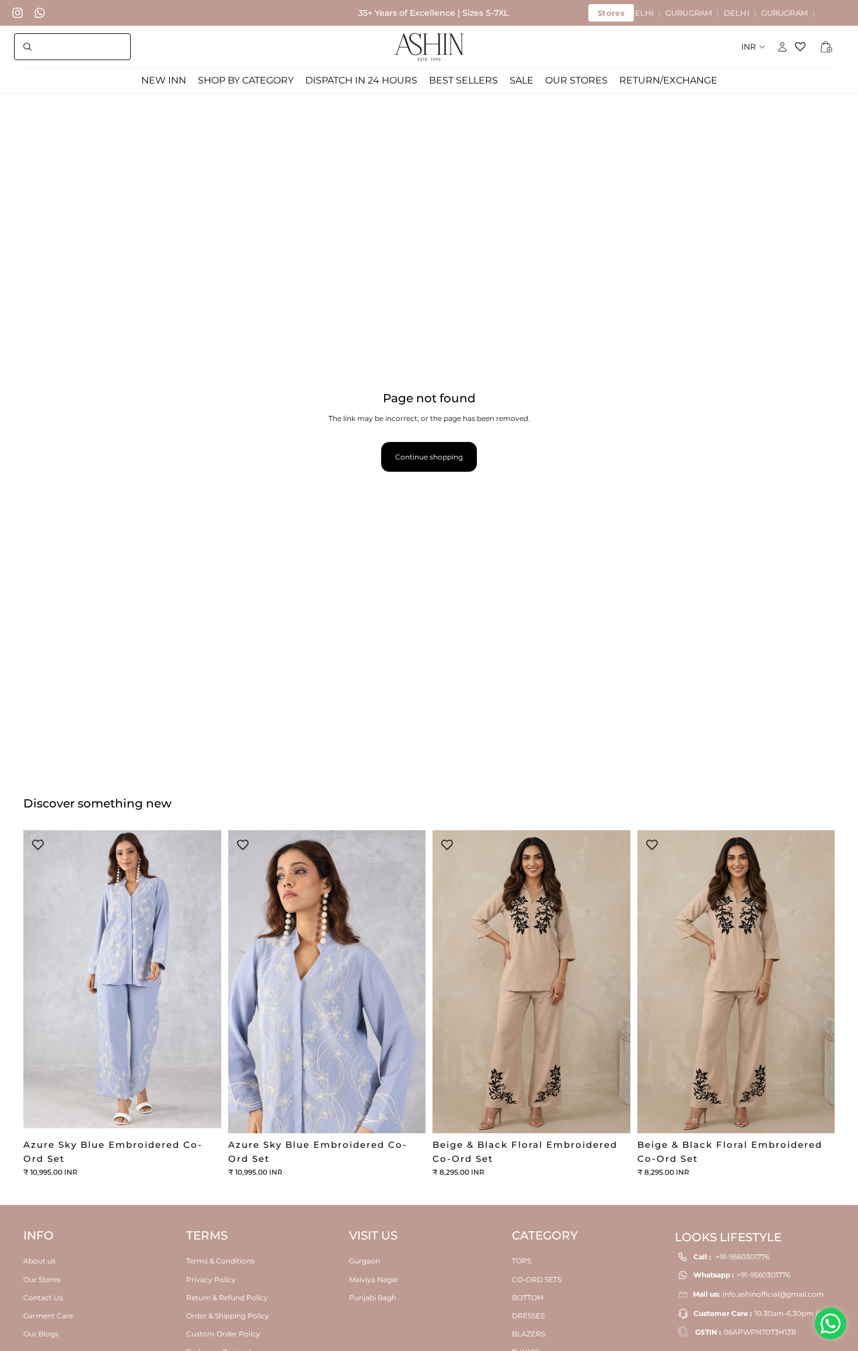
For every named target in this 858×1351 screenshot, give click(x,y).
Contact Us (43, 1297)
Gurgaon (364, 1260)
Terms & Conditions (220, 1260)
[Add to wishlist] (38, 844)
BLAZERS (528, 1333)
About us (39, 1260)
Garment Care (48, 1315)
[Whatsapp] (39, 12)
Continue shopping (429, 456)
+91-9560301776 (742, 1256)
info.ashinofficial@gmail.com (773, 1294)
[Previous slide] (40, 982)
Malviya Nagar (374, 1279)
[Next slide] (203, 982)
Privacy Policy (211, 1279)
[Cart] (826, 47)
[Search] (72, 46)
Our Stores (42, 1279)
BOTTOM (527, 1297)
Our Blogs (40, 1333)
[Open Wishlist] (804, 47)
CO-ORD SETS (536, 1279)
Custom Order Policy (223, 1333)
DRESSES (528, 1315)
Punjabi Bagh (372, 1297)
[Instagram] (17, 12)
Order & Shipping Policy (227, 1315)
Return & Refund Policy (227, 1297)
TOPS (521, 1260)
